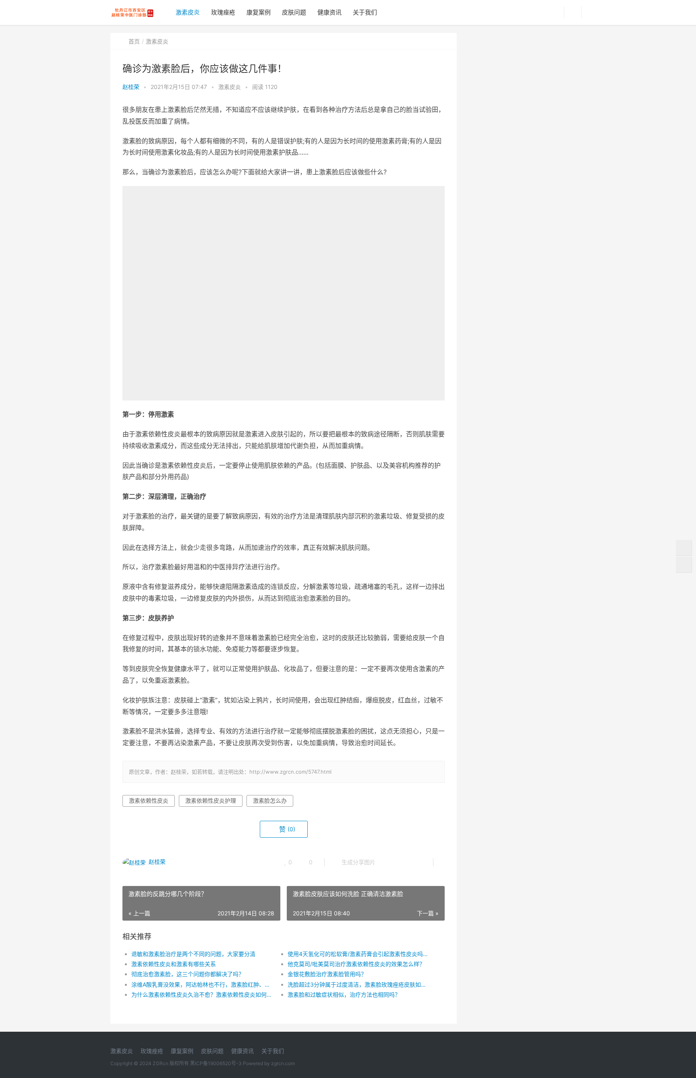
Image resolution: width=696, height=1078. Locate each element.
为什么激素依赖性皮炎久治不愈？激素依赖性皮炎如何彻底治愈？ (201, 994)
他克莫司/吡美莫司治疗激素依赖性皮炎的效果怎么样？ (356, 963)
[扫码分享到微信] (388, 862)
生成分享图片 (357, 862)
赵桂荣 (130, 86)
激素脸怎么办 (270, 800)
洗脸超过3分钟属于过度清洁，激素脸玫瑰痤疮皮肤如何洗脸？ (358, 984)
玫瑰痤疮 (223, 12)
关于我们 (365, 12)
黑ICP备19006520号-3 (216, 1063)
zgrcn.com (283, 1063)
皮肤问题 (294, 12)
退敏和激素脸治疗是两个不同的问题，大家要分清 (193, 953)
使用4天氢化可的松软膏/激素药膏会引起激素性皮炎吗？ (358, 953)
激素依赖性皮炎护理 (210, 800)
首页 (134, 41)
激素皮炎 (188, 12)
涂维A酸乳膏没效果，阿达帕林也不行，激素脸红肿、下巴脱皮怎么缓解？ (201, 984)
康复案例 (258, 12)
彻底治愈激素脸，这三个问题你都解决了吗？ (187, 974)
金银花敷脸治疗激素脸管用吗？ (327, 974)
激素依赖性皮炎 (148, 800)
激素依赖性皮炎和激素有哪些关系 (173, 963)
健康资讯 (329, 12)
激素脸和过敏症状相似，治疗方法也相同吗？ (344, 994)
